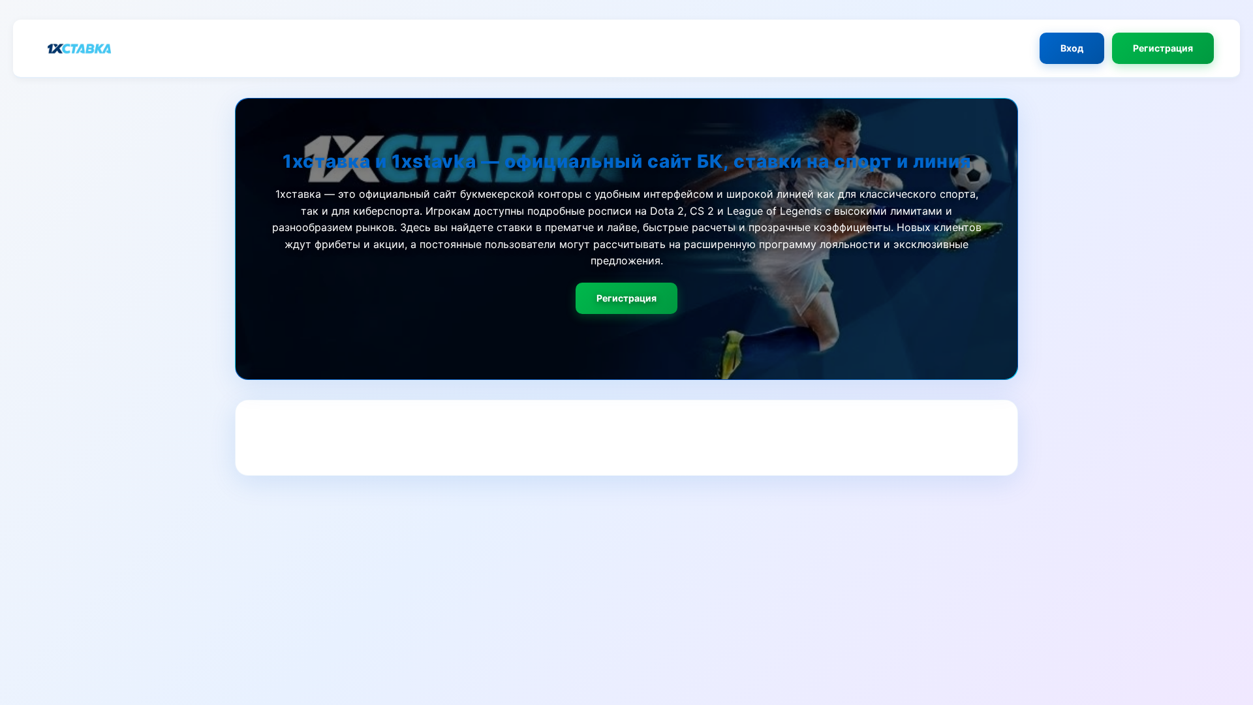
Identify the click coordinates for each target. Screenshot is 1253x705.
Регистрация (1163, 48)
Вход (1071, 48)
